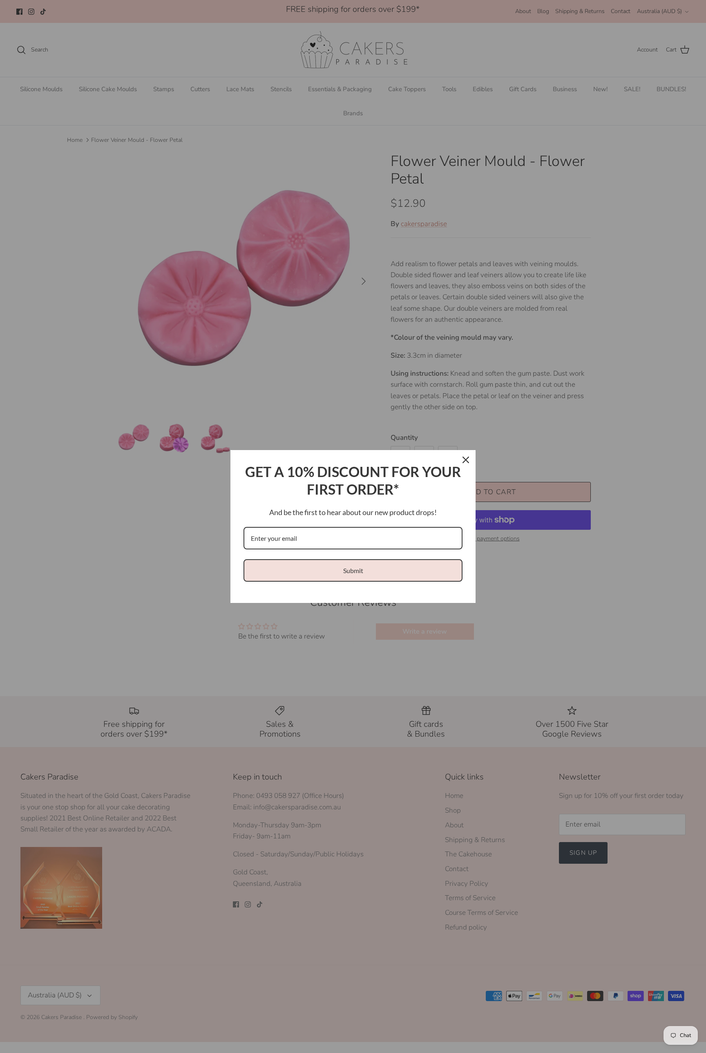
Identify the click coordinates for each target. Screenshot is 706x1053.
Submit (353, 570)
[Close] (466, 460)
